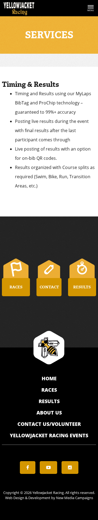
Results (49, 401)
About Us (49, 412)
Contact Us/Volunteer (49, 424)
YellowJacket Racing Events (49, 435)
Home (49, 378)
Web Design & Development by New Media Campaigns (49, 497)
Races (49, 390)
